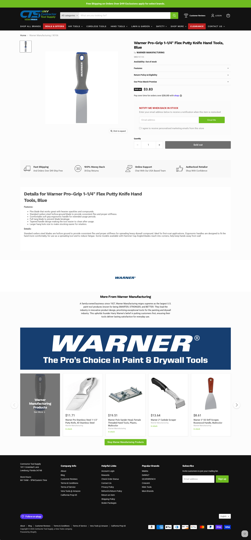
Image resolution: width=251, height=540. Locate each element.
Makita (145, 471)
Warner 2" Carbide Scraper (163, 420)
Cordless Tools (96, 26)
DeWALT (145, 475)
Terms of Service (68, 487)
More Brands (148, 491)
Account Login (107, 471)
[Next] (236, 404)
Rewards (105, 475)
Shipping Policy (108, 499)
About (63, 471)
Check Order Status (110, 479)
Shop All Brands (30, 26)
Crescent (146, 483)
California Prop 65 (69, 495)
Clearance (197, 26)
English (223, 516)
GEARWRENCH (149, 479)
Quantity (137, 139)
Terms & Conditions (69, 483)
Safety (160, 26)
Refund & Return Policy (111, 491)
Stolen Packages (108, 503)
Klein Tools (147, 487)
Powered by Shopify (28, 532)
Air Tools (74, 26)
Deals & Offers (54, 26)
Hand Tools (118, 26)
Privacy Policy (107, 487)
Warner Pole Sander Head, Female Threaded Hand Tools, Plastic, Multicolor (124, 423)
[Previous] (14, 404)
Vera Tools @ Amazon (70, 491)
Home (23, 35)
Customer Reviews (69, 479)
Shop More (178, 26)
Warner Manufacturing (150, 52)
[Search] (174, 15)
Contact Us (215, 26)
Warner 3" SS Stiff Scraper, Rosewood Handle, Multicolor (207, 421)
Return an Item (108, 495)
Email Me (211, 120)
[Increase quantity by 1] (159, 145)
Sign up (222, 478)
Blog (63, 475)
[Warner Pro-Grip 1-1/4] (25, 46)
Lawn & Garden (141, 26)
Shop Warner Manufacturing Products (125, 442)
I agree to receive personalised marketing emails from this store (173, 128)
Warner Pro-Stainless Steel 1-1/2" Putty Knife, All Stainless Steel (81, 421)
